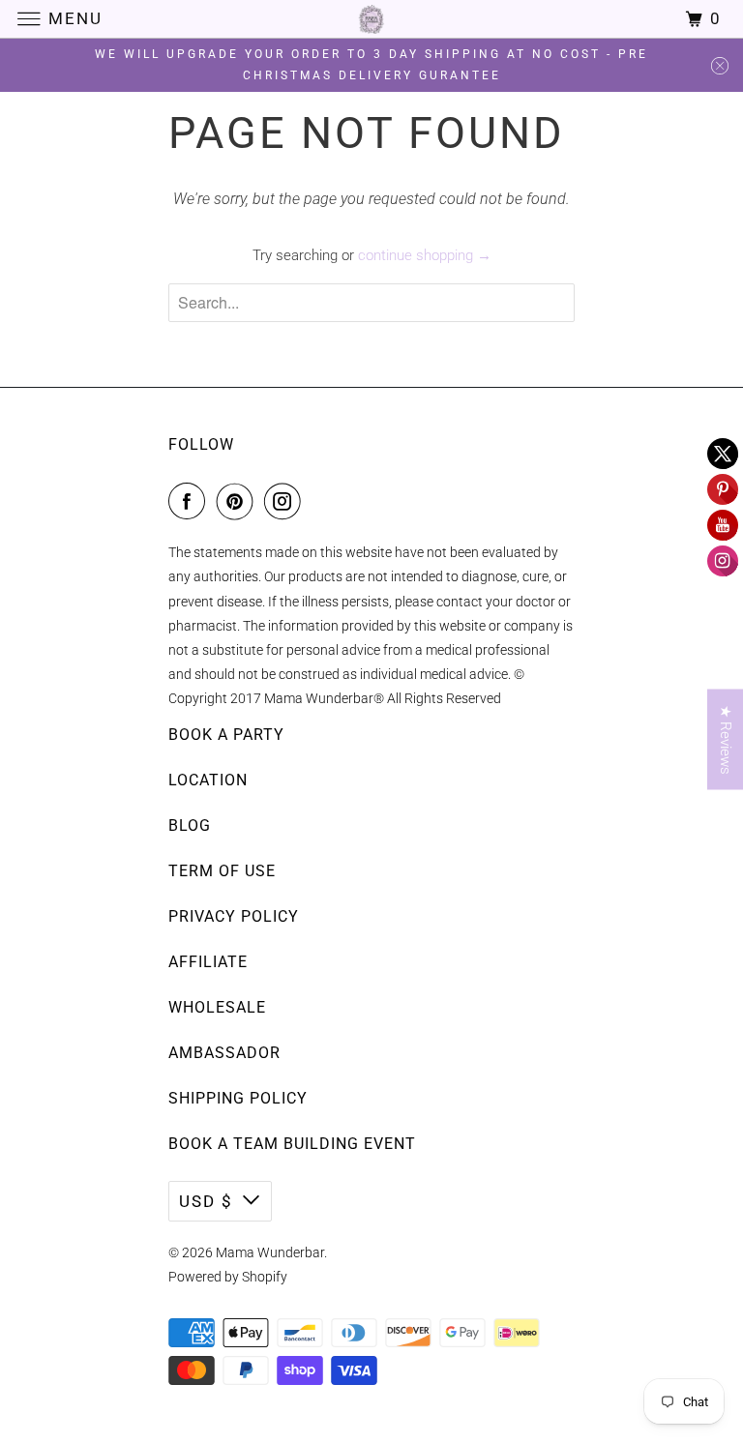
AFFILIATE (208, 962)
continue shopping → (424, 255)
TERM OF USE (222, 871)
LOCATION (208, 780)
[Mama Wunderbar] (371, 19)
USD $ (206, 1201)
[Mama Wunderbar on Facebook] (190, 501)
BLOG (189, 825)
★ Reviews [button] (725, 740)
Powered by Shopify (227, 1276)
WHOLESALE (217, 1007)
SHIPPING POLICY (238, 1098)
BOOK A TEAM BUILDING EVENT (292, 1143)
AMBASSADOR (224, 1053)
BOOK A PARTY (226, 734)
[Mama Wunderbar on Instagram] (286, 501)
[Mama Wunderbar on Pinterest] (239, 501)
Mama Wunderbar (270, 1252)
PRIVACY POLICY (233, 916)
